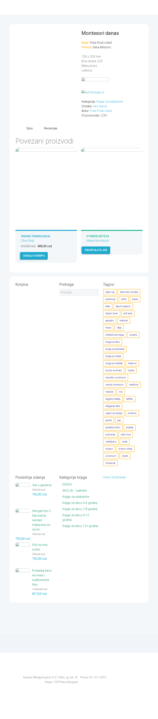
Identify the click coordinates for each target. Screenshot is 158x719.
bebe (107, 306)
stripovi (109, 448)
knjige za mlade (113, 356)
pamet (108, 420)
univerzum (110, 456)
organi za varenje (113, 413)
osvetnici (132, 413)
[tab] (29, 128)
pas (119, 420)
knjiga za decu (112, 342)
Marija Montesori (98, 240)
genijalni (109, 320)
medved (109, 392)
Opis (29, 128)
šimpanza (110, 463)
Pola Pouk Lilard (101, 111)
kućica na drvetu (113, 370)
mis (121, 392)
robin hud (126, 434)
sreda (124, 441)
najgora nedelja (112, 399)
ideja (119, 327)
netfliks (129, 399)
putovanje (110, 434)
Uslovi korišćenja (114, 477)
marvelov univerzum (115, 377)
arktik (124, 299)
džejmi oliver (111, 313)
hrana (108, 327)
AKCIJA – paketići (74, 490)
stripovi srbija (125, 448)
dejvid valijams (123, 306)
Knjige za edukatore (109, 101)
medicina (133, 384)
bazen (135, 299)
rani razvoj (100, 106)
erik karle (128, 313)
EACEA (67, 484)
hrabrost (123, 320)
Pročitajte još (96, 250)
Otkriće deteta (98, 236)
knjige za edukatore (114, 349)
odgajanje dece (112, 406)
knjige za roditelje (114, 363)
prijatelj (129, 427)
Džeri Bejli (27, 240)
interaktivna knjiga (114, 335)
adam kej (109, 292)
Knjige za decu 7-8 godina (79, 509)
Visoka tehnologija (35, 236)
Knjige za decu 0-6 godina (79, 503)
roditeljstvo (110, 441)
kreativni (132, 363)
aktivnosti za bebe (129, 292)
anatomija (110, 299)
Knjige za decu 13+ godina (80, 526)
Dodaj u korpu (34, 255)
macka (131, 370)
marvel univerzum (114, 384)
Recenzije (50, 128)
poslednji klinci (112, 427)
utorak (125, 456)
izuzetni (133, 335)
